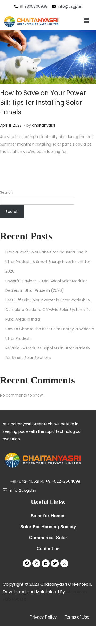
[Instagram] (36, 563)
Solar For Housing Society (48, 526)
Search (6, 192)
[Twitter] (55, 563)
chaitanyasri (43, 125)
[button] (86, 20)
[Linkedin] (46, 563)
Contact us (48, 548)
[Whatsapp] (64, 563)
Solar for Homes (48, 515)
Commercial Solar (48, 537)
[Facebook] (27, 563)
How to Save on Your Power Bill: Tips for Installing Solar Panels (43, 102)
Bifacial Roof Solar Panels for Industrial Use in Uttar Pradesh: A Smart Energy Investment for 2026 (47, 261)
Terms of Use (77, 617)
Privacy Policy (43, 617)
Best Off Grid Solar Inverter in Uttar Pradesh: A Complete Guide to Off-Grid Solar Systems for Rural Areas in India (48, 309)
